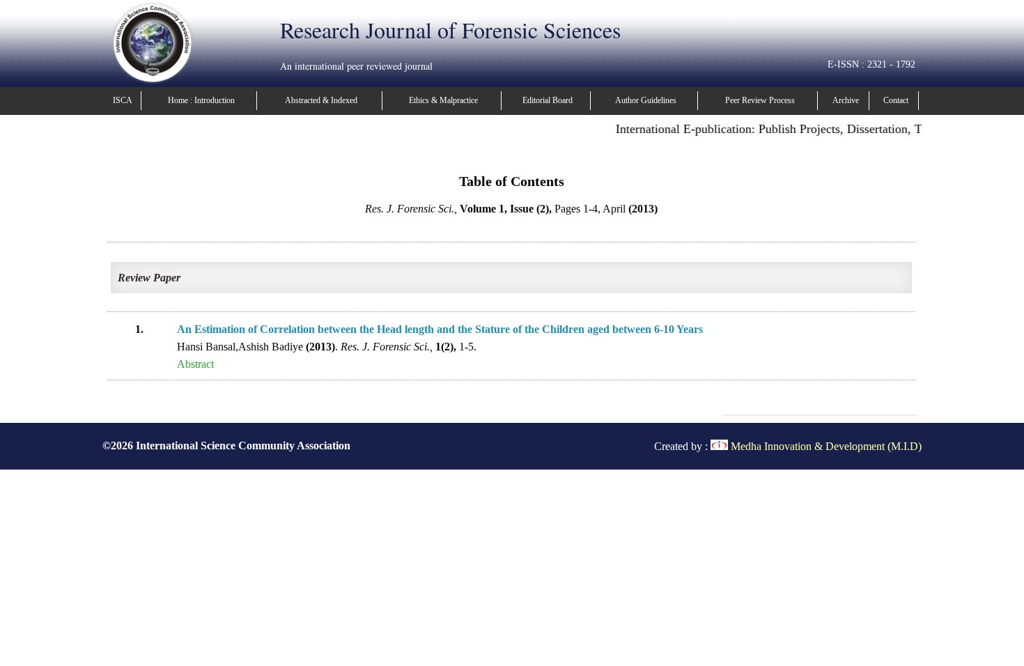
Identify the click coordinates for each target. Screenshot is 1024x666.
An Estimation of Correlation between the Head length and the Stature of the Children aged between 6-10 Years (440, 329)
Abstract (195, 364)
